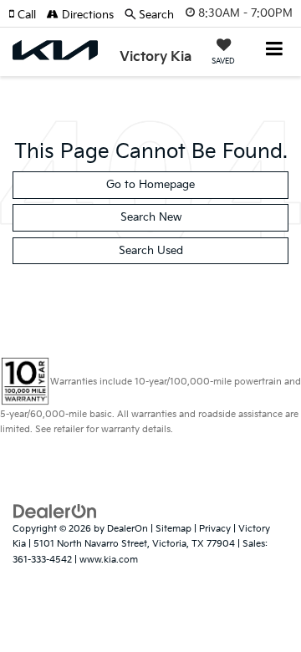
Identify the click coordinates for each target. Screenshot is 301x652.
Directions (86, 15)
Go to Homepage (150, 184)
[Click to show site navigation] (274, 50)
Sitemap (173, 528)
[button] (27, 15)
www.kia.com (108, 559)
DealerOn (127, 528)
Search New (150, 217)
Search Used (151, 250)
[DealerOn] (55, 510)
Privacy (215, 528)
